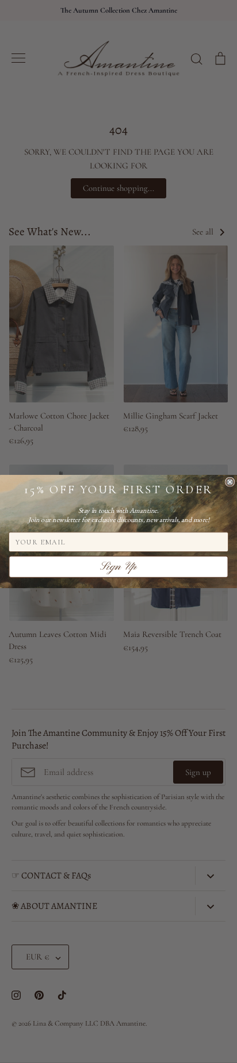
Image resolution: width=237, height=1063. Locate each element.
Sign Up (118, 566)
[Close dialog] (230, 482)
